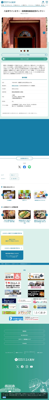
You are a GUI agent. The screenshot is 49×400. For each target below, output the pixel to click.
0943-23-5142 (15, 85)
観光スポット (7, 263)
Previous (5, 32)
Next (44, 32)
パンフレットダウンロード (29, 352)
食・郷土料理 (13, 178)
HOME (2, 263)
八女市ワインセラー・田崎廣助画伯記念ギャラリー (21, 263)
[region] (24, 6)
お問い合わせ (39, 352)
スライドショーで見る (24, 55)
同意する (4, 397)
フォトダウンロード (9, 352)
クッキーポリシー (33, 395)
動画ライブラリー (19, 352)
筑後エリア (13, 175)
